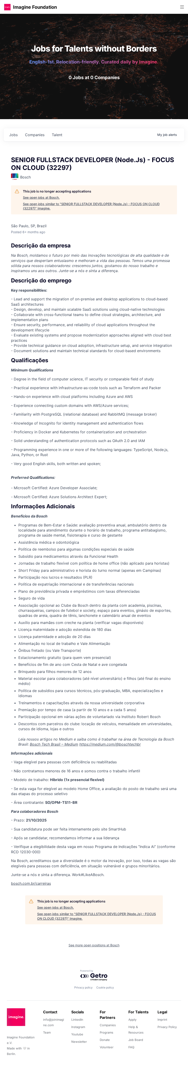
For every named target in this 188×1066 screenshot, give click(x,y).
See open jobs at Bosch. (41, 197)
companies (34, 134)
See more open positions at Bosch (94, 945)
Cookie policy (105, 987)
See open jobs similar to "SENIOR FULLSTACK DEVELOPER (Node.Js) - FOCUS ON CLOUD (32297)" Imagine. (91, 206)
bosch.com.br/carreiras (31, 883)
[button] (7, 7)
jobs (13, 134)
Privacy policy (83, 987)
